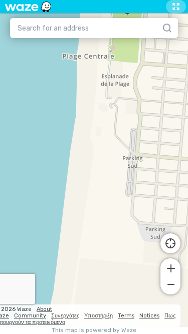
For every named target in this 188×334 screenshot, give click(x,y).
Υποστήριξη (98, 315)
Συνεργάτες (65, 315)
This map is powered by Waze (94, 330)
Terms (126, 315)
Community (30, 315)
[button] (170, 267)
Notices (149, 315)
